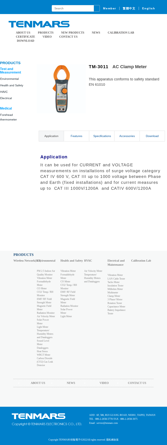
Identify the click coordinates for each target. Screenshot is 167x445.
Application (51, 136)
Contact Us (68, 36)
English (148, 8)
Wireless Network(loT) (24, 260)
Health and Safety (11, 85)
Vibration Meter (44, 278)
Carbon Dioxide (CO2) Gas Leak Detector (45, 362)
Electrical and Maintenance (116, 262)
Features (76, 136)
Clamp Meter (114, 296)
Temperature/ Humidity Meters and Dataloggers (45, 334)
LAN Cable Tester (116, 278)
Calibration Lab (121, 32)
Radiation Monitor (46, 312)
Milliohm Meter (115, 289)
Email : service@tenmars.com (103, 423)
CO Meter (42, 288)
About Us (23, 32)
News (96, 32)
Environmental (46, 260)
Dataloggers (42, 347)
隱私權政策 (112, 439)
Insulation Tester (115, 285)
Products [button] (46, 32)
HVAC (88, 260)
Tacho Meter (114, 282)
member (109, 8)
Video (47, 36)
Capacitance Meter (116, 306)
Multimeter (113, 292)
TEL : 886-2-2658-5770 (100, 419)
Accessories (127, 136)
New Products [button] (72, 32)
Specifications (102, 136)
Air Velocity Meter (46, 316)
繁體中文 (129, 8)
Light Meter (42, 327)
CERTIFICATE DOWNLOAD (25, 38)
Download (152, 136)
